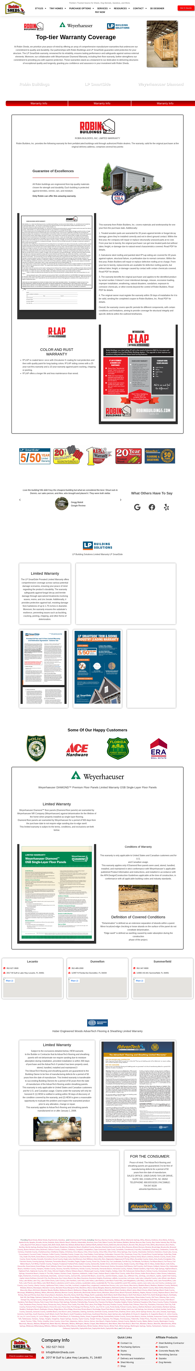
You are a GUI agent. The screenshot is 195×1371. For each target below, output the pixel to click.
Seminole (90, 1312)
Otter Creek (101, 1300)
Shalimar (122, 1312)
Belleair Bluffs (91, 1245)
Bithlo (153, 1245)
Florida (83, 1240)
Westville (157, 1324)
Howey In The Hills (46, 1273)
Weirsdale (65, 1324)
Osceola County (90, 1300)
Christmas (68, 1252)
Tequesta (105, 1319)
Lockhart (75, 1285)
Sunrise (143, 1316)
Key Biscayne (53, 1278)
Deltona (150, 1257)
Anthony (171, 1240)
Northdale (172, 1295)
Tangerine (55, 1319)
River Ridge (68, 1309)
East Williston (88, 1259)
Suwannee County (161, 1316)
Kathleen (33, 1278)
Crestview (128, 1254)
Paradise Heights (120, 1302)
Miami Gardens (120, 1290)
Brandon (98, 1247)
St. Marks (53, 1316)
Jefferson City (132, 1276)
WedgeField (44, 1324)
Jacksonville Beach (88, 1276)
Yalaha (148, 1326)
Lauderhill (118, 1283)
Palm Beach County (157, 1300)
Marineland (116, 1288)
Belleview (112, 1245)
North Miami (108, 1295)
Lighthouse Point (52, 1285)
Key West (77, 1278)
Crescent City (119, 1254)
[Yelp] (166, 507)
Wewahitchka (166, 1324)
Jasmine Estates (111, 1276)
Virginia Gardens (111, 1321)
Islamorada (44, 1276)
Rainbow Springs (169, 1307)
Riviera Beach (86, 1309)
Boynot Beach (54, 1247)
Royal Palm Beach (108, 1309)
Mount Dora (114, 1292)
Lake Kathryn (100, 1281)
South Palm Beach (62, 1314)
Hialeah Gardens (139, 1269)
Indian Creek (93, 1273)
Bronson (141, 1247)
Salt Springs (139, 1309)
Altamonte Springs (132, 1240)
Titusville (153, 1319)
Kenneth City (42, 1278)
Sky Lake (156, 1312)
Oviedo (109, 1300)
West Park (135, 1324)
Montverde (87, 1292)
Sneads (163, 1312)
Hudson (57, 1273)
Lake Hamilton (71, 1281)
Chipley (61, 1252)
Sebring (83, 1312)
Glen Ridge (140, 1264)
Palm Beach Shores (32, 1302)
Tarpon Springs (65, 1319)
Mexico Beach (93, 1290)
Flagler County (85, 1261)
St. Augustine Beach (156, 1314)
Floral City (96, 1261)
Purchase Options (80, 8)
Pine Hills (80, 1304)
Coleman (45, 1254)
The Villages (114, 1319)
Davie (57, 1257)
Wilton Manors (71, 1326)
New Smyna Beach (48, 1295)
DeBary (100, 1257)
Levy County (28, 1285)
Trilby (34, 1321)
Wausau (30, 1324)
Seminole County (101, 1312)
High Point (150, 1269)
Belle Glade (56, 1245)
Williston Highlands (58, 1326)
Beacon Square (41, 1245)
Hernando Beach (105, 1269)
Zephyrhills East (85, 1328)
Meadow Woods (47, 1290)
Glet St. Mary (149, 1264)
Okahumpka (105, 1297)
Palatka (129, 1300)
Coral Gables (88, 1254)
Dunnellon (48, 1259)
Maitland (174, 1285)
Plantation (152, 1304)
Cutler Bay (168, 1254)
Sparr (110, 1314)
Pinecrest (106, 1304)
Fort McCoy (126, 1261)
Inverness (35, 1276)
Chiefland (54, 1252)
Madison (154, 1285)
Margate (101, 1288)
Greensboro (87, 1266)
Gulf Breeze (128, 1266)
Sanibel (163, 1309)
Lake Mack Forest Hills (113, 1281)
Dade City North (29, 1257)
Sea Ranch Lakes (64, 1312)
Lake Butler (28, 1281)
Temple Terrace (95, 1319)
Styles (39, 8)
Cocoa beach (24, 1254)
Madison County (164, 1285)
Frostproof (63, 1264)
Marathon (83, 1288)
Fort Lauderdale (115, 1261)
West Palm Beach (124, 1324)
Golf (167, 1264)
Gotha (172, 1264)
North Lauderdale (96, 1295)
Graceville (21, 1266)
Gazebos (61, 1240)
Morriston (105, 1292)
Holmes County (152, 1271)
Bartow (132, 1242)
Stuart (88, 1316)
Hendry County (85, 1269)
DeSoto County (159, 1257)
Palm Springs (64, 1302)
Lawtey (133, 1283)
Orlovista (68, 1300)
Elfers (132, 1259)
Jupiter (158, 1276)
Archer (44, 1242)
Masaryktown (169, 1288)
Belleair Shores (103, 1245)
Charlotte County (31, 1252)
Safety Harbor (121, 1309)
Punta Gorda (114, 1307)
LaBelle (114, 1278)
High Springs (159, 1269)
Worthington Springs (138, 1326)
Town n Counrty (163, 1319)
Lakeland (60, 1283)
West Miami (112, 1324)
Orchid (55, 1300)
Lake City (36, 1281)
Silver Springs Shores (144, 1312)
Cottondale (109, 1254)
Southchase (87, 1314)
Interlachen (27, 1276)
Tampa (41, 1319)
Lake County (60, 1281)
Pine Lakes (89, 1304)
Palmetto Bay (82, 1302)
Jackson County (64, 1276)
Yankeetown (156, 1326)
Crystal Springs (157, 1254)
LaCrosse (130, 1278)
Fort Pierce (168, 1261)
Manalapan (37, 1288)
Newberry (59, 1295)
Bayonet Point (30, 1245)
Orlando (61, 1300)
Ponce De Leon (55, 1307)
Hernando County (119, 1269)
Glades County (129, 1264)
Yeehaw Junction (168, 1326)
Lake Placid (27, 1283)
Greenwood (104, 1266)
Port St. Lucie (104, 1307)
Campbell (79, 1249)
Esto (155, 1259)
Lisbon (61, 1285)
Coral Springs (99, 1254)
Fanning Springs (38, 1261)
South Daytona (38, 1314)
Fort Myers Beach (156, 1261)
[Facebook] (152, 507)
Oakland (38, 1297)
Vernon (92, 1321)
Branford (105, 1247)
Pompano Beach (42, 1307)
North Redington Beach (159, 1295)
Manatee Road (61, 1288)
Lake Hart (80, 1281)
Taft (19, 1319)
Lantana (78, 1283)
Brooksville (165, 1247)
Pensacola (52, 1304)
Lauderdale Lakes (88, 1283)
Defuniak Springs (123, 1257)
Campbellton (88, 1249)
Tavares (75, 1319)
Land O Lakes (69, 1283)
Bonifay (22, 1247)
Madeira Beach (144, 1285)
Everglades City (169, 1259)
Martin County (148, 1288)
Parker (129, 1302)
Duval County (58, 1259)
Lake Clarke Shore (48, 1281)
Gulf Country (138, 1266)
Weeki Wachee (55, 1324)
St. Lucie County (29, 1316)
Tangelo (48, 1319)
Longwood (95, 1285)
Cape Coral (111, 1249)
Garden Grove (105, 1264)
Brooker (148, 1247)
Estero (151, 1259)
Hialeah (129, 1269)
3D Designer (157, 8)
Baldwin (126, 1242)
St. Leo (20, 1316)
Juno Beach (150, 1276)
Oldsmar (162, 1297)
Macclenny (133, 1285)
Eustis (160, 1259)
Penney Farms (42, 1304)
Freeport (55, 1264)
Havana (59, 1269)
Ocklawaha (84, 1297)
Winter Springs (124, 1326)
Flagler (77, 1261)
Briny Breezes (127, 1247)
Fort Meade (136, 1261)
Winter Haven (104, 1326)
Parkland (136, 1302)
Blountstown (160, 1245)
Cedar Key (155, 1249)
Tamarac (35, 1319)
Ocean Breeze (63, 1297)
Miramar (58, 1292)
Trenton (29, 1321)
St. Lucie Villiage (42, 1316)
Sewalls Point (113, 1312)
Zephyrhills (74, 1328)
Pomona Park (31, 1307)
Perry (59, 1304)
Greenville (95, 1266)
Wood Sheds (32, 1240)
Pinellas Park (128, 1304)
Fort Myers (145, 1261)
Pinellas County (116, 1304)
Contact (138, 8)
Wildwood (29, 1326)
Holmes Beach (140, 1271)
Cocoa (174, 1252)
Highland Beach (171, 1269)
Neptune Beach (164, 1292)
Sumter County (119, 1316)
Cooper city (78, 1254)
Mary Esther (159, 1288)
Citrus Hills (103, 1252)
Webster (37, 1324)
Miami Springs (153, 1290)
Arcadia (39, 1242)
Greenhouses (74, 1240)
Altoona (148, 1240)
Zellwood (66, 1328)
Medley (56, 1290)
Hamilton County (29, 1269)
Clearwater (142, 1252)
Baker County (108, 1242)
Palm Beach (144, 1300)
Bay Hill (169, 1242)
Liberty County (39, 1285)
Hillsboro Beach (77, 1271)
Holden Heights (105, 1271)
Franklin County (45, 1264)
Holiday (115, 1271)
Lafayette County (150, 1278)
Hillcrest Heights (58, 1271)
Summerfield (108, 1316)
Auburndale (81, 1242)
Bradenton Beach (75, 1247)
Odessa (98, 1297)
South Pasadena (76, 1314)
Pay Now (100, 12)
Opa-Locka (170, 1297)
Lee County (159, 1283)
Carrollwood (128, 1249)
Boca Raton (170, 1245)
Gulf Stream (148, 1266)
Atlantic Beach (64, 1242)
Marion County (126, 1288)
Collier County (54, 1254)
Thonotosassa (125, 1319)
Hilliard (68, 1271)
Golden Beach (160, 1264)
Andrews (154, 1240)
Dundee (33, 1259)
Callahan (63, 1249)
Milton (44, 1292)
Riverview (77, 1309)
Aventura (90, 1242)
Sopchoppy (171, 1312)
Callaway (71, 1249)
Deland (133, 1257)
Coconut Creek (35, 1254)
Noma (73, 1295)
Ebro (103, 1259)
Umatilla (46, 1321)
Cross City (137, 1254)
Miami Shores (142, 1290)
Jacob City (100, 1276)
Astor (57, 1242)
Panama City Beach (105, 1302)
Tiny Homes (56, 8)
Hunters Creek (65, 1273)
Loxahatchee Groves (107, 1285)
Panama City (93, 1302)
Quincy (135, 1307)
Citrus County (93, 1252)
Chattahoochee (44, 1252)
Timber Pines (144, 1319)
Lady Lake (139, 1278)
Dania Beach (41, 1257)
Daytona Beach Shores (88, 1257)
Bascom (139, 1242)
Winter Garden (92, 1326)
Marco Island (92, 1288)
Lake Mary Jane (151, 1281)
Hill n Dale (48, 1271)
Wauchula (22, 1324)
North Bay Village (82, 1295)
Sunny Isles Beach (133, 1316)
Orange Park (47, 1300)
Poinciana (160, 1304)
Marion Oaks (137, 1288)
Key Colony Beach (66, 1278)
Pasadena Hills (145, 1302)
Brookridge (156, 1247)
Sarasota (29, 1312)
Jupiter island (24, 1278)
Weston (150, 1324)
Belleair (71, 1245)
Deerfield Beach (110, 1257)
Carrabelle (120, 1249)
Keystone (84, 1278)
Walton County (153, 1321)
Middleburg (30, 1292)
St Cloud (134, 1314)
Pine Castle (72, 1304)
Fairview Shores (26, 1261)
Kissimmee (107, 1278)
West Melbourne (102, 1324)
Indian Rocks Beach (148, 1273)
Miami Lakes (131, 1290)
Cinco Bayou (78, 1252)
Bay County (146, 1242)
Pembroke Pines (30, 1304)
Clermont (150, 1252)
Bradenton (64, 1247)
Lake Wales (37, 1283)
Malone (29, 1288)
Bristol (135, 1247)
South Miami (49, 1314)
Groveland (119, 1266)
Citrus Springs (122, 1252)
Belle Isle (64, 1245)
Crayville (137, 1249)
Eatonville (97, 1259)
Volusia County (123, 1321)
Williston (47, 1326)
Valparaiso (73, 1321)
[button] (20, 500)
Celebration (164, 1249)
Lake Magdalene (129, 1281)
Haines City (164, 1266)
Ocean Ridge (74, 1297)
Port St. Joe (94, 1307)
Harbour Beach (104, 1273)
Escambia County (141, 1259)
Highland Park (24, 1271)
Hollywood (130, 1271)
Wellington (79, 1324)
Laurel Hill (126, 1283)
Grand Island (30, 1266)
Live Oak (68, 1285)
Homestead (162, 1271)
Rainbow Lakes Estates (153, 1307)
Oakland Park (47, 1297)
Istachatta (53, 1276)
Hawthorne (74, 1269)
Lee (153, 1283)
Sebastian (76, 1312)
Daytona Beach (73, 1257)
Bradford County (88, 1247)
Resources (120, 8)
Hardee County (49, 1269)
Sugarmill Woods (97, 1316)
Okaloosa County (117, 1297)
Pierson (64, 1304)
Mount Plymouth (126, 1292)
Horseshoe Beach (31, 1273)
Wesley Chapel (89, 1324)
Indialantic (84, 1273)
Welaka (72, 1324)
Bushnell (43, 1249)
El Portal (126, 1259)
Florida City (104, 1261)
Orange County (36, 1300)
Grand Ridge (40, 1266)
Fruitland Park (72, 1264)
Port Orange (75, 1307)
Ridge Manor (58, 1309)
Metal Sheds (42, 1240)
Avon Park (98, 1242)
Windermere (82, 1326)
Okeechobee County (143, 1297)
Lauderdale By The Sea (105, 1283)
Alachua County (107, 1240)
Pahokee (115, 1300)
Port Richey (85, 1307)
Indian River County (117, 1273)
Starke (82, 1316)
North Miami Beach (121, 1295)
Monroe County (67, 1292)
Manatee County (48, 1288)
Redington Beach (33, 1309)
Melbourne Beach (66, 1290)
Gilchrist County (117, 1264)
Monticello (78, 1292)
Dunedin (40, 1259)
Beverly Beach (122, 1245)
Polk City (168, 1304)
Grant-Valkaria (51, 1266)
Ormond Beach (77, 1300)
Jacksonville (75, 1276)
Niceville (67, 1295)
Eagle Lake (68, 1259)
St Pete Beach (62, 1316)
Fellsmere (48, 1261)
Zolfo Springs (127, 1328)
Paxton (166, 1302)
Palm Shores (54, 1302)
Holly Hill (121, 1271)
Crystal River (146, 1254)
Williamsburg (39, 1326)
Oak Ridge (30, 1297)
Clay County (132, 1252)
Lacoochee (122, 1278)
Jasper (120, 1276)
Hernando (95, 1269)
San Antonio (148, 1309)
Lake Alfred (162, 1278)
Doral (28, 1259)
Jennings (142, 1276)
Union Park (65, 1321)
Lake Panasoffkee (165, 1281)
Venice (86, 1321)
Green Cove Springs (64, 1266)
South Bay (28, 1314)
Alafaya (117, 1240)
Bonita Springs (31, 1247)
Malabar (23, 1288)
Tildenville (135, 1319)
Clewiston (158, 1252)
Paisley (122, 1300)
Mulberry (136, 1292)
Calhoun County (54, 1249)
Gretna (112, 1266)
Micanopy (21, 1292)
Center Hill (173, 1249)
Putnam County (126, 1307)
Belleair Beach (80, 1245)
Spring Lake (116, 1314)
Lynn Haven (124, 1285)
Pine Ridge (98, 1304)
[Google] (137, 507)
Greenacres (77, 1266)
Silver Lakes (130, 1312)
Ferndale (70, 1261)
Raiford (141, 1307)
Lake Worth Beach (49, 1283)
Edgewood (118, 1259)
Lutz (117, 1285)
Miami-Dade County (166, 1290)
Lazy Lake (147, 1283)
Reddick (23, 1309)
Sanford (157, 1309)
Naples (142, 1292)
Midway (38, 1292)
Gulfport (156, 1266)
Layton (139, 1283)
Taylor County (84, 1319)
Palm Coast (44, 1302)
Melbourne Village (80, 1290)
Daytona (63, 1257)
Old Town (155, 1297)
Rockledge (97, 1309)
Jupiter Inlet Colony (168, 1276)
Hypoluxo (75, 1273)
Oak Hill (23, 1297)
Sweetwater (172, 1316)
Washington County (166, 1321)
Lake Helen (89, 1281)
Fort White (35, 1264)
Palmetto (73, 1302)
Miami (101, 1290)
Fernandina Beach (60, 1261)
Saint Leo (130, 1309)
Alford (123, 1240)
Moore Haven (96, 1292)
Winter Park (114, 1326)
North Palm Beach (135, 1295)
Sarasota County (39, 1312)
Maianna (108, 1288)
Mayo (30, 1290)
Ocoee (91, 1297)
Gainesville (95, 1264)
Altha (142, 1240)
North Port (146, 1295)
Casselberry (146, 1249)
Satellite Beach (52, 1312)
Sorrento (20, 1314)
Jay (125, 1276)
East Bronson (77, 1259)
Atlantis (74, 1242)
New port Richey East (32, 1295)
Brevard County (115, 1247)
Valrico (80, 1321)
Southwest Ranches (99, 1314)
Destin (168, 1257)
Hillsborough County (91, 1271)
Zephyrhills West (112, 1328)
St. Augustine (143, 1314)
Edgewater (110, 1259)
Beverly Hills (133, 1245)
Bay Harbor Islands (159, 1242)
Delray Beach (141, 1257)
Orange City (25, 1300)
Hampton (40, 1269)
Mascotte (23, 1290)
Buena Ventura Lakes (32, 1249)
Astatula (51, 1242)
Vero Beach (100, 1321)
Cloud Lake (167, 1252)
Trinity (39, 1321)
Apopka (32, 1242)
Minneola (50, 1292)
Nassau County (151, 1292)
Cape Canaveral (100, 1249)
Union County (55, 1321)
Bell (49, 1245)
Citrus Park (112, 1252)
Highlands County (36, 1271)
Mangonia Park (73, 1288)
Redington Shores (46, 1309)
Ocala (55, 1297)
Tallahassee (26, 1319)
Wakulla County (136, 1321)
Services (102, 8)
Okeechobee (130, 1297)
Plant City (143, 1304)
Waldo (144, 1321)
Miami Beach (109, 1290)
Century (21, 1252)
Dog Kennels (52, 1240)
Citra (85, 1252)
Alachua (98, 1240)
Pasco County (157, 1302)
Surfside (150, 1316)
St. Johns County (170, 1314)
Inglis (20, 1276)
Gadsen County (84, 1264)
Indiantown (171, 1273)
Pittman (136, 1304)
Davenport (50, 1257)
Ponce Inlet (66, 1307)
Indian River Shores (133, 1273)
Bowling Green (42, 1247)
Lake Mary (140, 1281)
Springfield (126, 1314)
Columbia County (66, 1254)
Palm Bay (136, 1300)
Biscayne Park (144, 1245)
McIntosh (36, 1290)
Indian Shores (162, 1273)
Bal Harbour (118, 1242)
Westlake (143, 1324)
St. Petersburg (74, 1316)
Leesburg (168, 1283)
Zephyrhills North (98, 1328)
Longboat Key (85, 1285)
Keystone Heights (95, 1278)
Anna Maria (163, 1240)
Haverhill (66, 1269)
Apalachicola (24, 1242)
